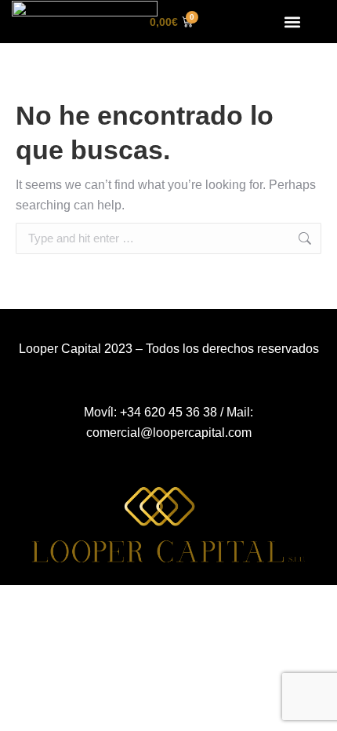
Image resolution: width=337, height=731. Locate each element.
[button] (292, 22)
